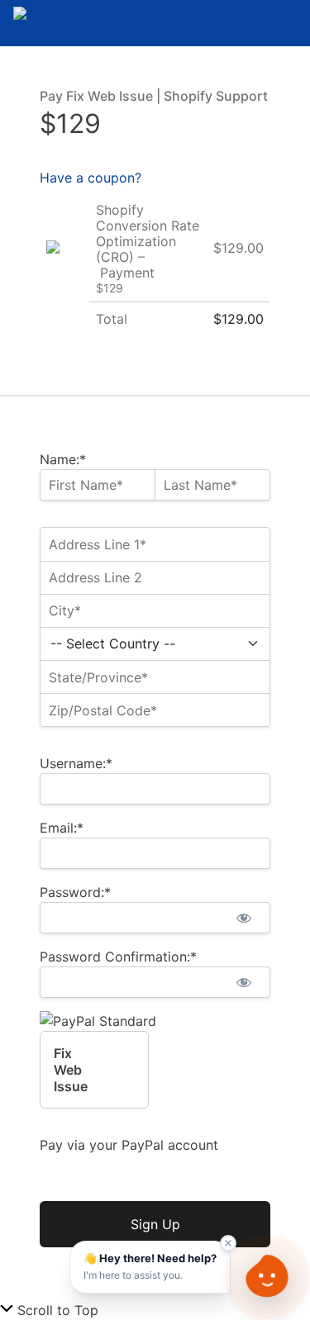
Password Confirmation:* (118, 956)
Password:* (75, 892)
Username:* (76, 763)
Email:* (61, 827)
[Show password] (243, 917)
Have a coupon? (90, 177)
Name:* (63, 459)
